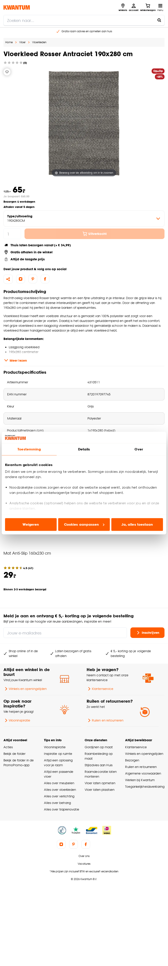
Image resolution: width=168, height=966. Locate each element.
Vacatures (84, 863)
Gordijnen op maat (99, 747)
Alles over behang (57, 803)
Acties (8, 747)
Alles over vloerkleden (60, 789)
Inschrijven (150, 632)
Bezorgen (132, 760)
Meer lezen (18, 360)
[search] (84, 20)
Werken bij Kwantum (140, 780)
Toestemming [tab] (29, 449)
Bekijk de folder (15, 753)
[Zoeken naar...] (159, 20)
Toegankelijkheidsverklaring (144, 786)
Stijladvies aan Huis (98, 765)
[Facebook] (45, 279)
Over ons (84, 856)
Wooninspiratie (19, 720)
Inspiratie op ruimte (58, 753)
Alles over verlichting (59, 796)
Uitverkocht (97, 234)
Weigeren (31, 524)
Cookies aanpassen (81, 524)
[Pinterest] (32, 279)
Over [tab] (139, 449)
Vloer (22, 42)
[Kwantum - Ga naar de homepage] (17, 7)
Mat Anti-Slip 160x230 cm (27, 552)
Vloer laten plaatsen (99, 789)
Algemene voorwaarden (143, 773)
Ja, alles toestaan (137, 524)
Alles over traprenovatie (61, 809)
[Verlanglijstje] (7, 71)
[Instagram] (20, 279)
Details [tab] (84, 449)
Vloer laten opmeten (100, 783)
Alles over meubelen (59, 783)
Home (9, 42)
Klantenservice (102, 689)
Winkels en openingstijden (28, 689)
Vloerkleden (39, 42)
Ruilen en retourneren (107, 720)
